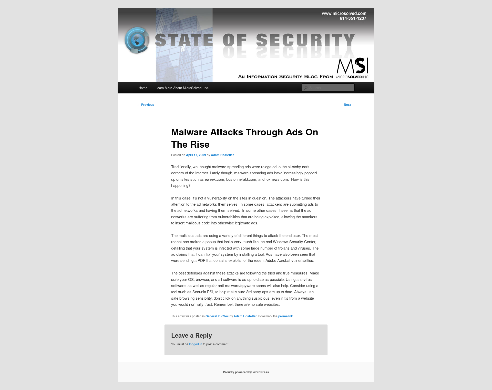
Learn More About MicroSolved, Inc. (182, 87)
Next (349, 104)
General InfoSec (217, 316)
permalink (285, 316)
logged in (195, 344)
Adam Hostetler (222, 155)
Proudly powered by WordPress (246, 372)
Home (143, 87)
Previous (145, 104)
